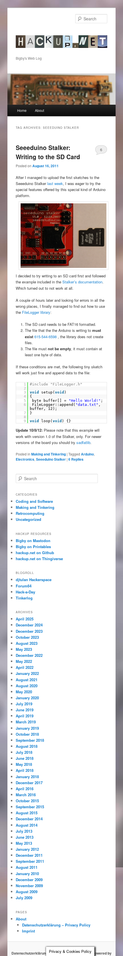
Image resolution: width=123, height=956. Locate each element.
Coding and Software (34, 501)
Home (22, 110)
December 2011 (29, 855)
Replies (76, 459)
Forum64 (23, 586)
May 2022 (24, 661)
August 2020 (26, 685)
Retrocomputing (30, 513)
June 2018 (24, 758)
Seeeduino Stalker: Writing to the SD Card (48, 152)
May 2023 (24, 649)
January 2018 (27, 776)
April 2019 (24, 716)
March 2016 (26, 794)
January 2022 (27, 673)
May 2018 (24, 764)
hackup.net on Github (35, 552)
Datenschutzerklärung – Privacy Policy (56, 925)
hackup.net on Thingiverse (39, 558)
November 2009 (29, 885)
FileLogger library (36, 312)
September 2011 (30, 861)
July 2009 (24, 897)
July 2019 (24, 703)
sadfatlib (83, 442)
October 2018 (27, 734)
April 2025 (24, 619)
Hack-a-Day (25, 592)
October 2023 (27, 637)
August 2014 (26, 825)
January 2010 (27, 873)
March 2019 (26, 722)
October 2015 (27, 800)
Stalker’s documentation (82, 282)
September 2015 (30, 806)
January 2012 (27, 849)
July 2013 (24, 831)
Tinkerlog (24, 598)
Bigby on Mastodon (33, 540)
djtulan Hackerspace (33, 579)
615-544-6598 (45, 336)
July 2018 (24, 752)
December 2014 (29, 818)
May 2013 (24, 843)
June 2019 (24, 709)
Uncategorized (28, 519)
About (39, 110)
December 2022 (29, 655)
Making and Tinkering (48, 454)
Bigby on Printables (33, 546)
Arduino (87, 454)
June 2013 (24, 837)
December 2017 (29, 782)
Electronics (25, 459)
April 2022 (24, 667)
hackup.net (34, 33)
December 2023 (29, 631)
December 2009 (29, 879)
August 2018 (26, 746)
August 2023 (26, 643)
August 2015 (26, 812)
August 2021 (26, 679)
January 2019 (27, 728)
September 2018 (30, 740)
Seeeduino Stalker (51, 459)
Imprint (28, 931)
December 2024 (29, 625)
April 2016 (24, 788)
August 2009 (26, 891)
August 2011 (26, 867)
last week (55, 183)
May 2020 (24, 691)
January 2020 (27, 697)
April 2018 (24, 770)
